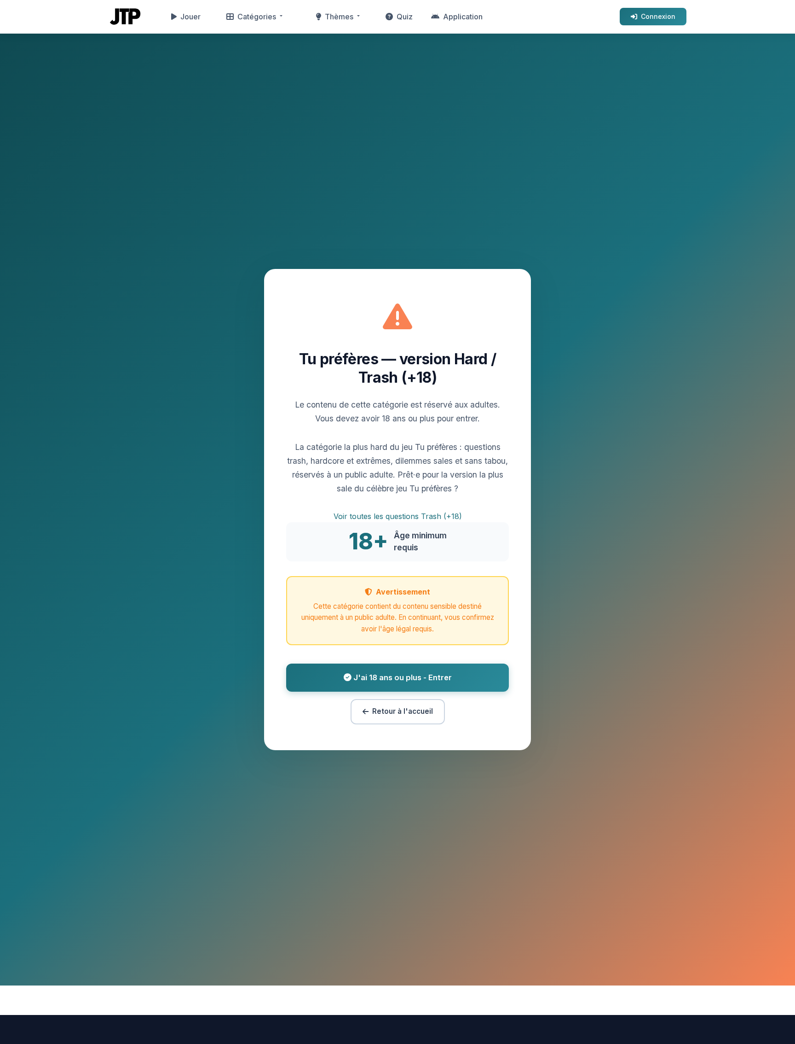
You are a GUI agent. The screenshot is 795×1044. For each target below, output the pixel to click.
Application (463, 16)
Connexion (658, 16)
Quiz (405, 16)
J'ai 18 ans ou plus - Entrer (401, 677)
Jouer (190, 16)
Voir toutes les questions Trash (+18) (398, 516)
